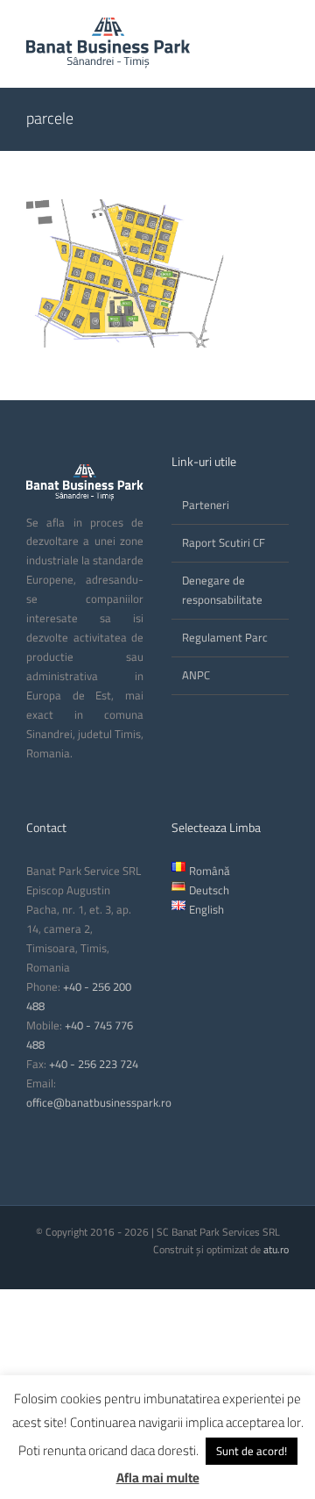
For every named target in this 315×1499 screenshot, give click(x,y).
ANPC (196, 675)
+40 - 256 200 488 (78, 996)
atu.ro (276, 1249)
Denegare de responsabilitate (222, 590)
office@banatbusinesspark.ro (99, 1102)
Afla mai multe (158, 1477)
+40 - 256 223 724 (93, 1063)
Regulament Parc (225, 638)
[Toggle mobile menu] (282, 31)
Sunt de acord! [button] (251, 1450)
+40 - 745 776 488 (79, 1035)
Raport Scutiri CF (223, 543)
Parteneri (205, 505)
